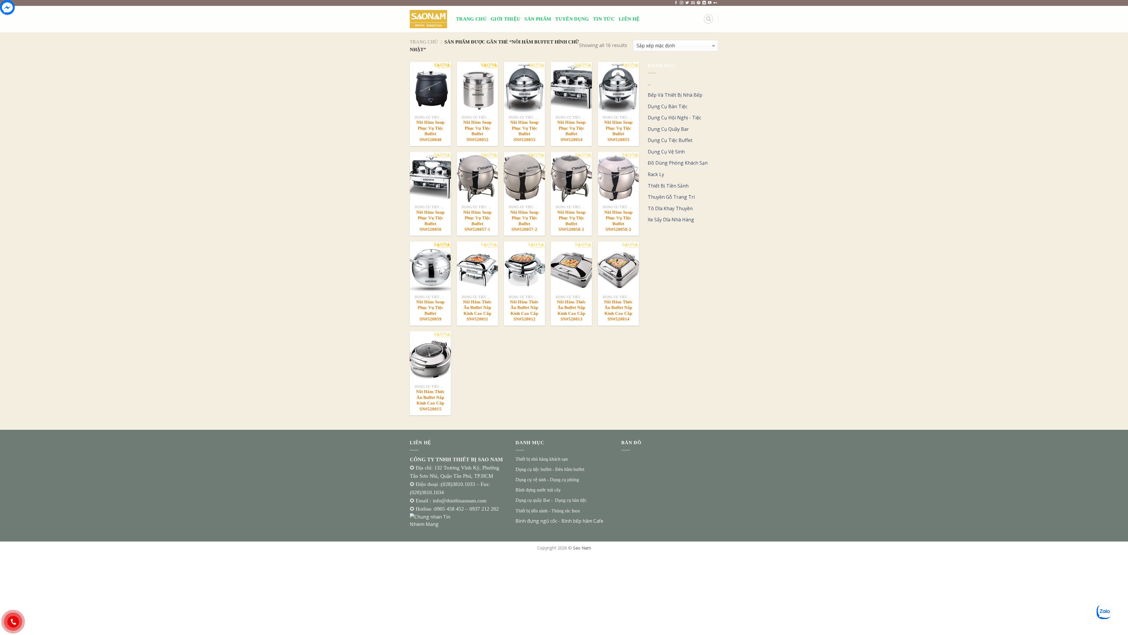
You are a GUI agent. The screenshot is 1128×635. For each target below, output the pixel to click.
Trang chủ (424, 41)
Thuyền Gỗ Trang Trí (671, 197)
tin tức (604, 19)
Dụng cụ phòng (564, 479)
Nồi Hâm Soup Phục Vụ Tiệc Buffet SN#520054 (571, 131)
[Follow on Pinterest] (698, 3)
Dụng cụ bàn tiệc (571, 500)
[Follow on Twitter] (687, 3)
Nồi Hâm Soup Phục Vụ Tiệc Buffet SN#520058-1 (571, 221)
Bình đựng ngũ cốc (536, 521)
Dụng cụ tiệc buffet (533, 469)
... (649, 83)
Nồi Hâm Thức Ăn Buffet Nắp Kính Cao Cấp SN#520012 (524, 311)
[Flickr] (715, 3)
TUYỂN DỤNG (572, 19)
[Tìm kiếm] (708, 19)
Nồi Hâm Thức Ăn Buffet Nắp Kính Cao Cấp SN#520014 (618, 311)
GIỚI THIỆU (505, 19)
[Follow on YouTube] (709, 3)
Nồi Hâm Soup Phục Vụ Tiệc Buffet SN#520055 (618, 131)
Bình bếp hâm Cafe (582, 521)
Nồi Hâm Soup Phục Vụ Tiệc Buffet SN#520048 (430, 131)
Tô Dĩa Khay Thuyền (670, 208)
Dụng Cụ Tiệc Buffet (670, 140)
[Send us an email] (693, 3)
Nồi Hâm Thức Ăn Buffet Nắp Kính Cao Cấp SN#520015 (430, 400)
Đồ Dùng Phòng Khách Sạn (678, 163)
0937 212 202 (484, 509)
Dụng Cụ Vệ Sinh (666, 151)
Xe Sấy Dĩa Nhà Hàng (671, 219)
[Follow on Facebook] (676, 3)
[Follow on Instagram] (681, 3)
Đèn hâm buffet (569, 469)
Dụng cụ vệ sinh (531, 479)
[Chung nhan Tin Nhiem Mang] (432, 520)
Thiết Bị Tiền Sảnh (668, 186)
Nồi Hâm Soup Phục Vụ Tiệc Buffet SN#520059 (430, 311)
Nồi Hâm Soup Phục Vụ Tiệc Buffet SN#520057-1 (477, 221)
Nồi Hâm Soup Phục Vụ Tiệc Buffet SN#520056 (430, 221)
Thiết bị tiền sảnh (532, 510)
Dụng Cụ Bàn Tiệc (667, 106)
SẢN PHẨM (537, 19)
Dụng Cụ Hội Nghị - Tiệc (674, 117)
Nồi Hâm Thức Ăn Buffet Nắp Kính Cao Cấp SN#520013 (571, 311)
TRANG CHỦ (471, 19)
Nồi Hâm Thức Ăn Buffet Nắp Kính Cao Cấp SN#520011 (477, 311)
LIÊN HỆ (629, 19)
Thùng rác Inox (565, 510)
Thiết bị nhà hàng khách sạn (542, 459)
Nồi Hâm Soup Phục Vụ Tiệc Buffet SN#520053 (524, 131)
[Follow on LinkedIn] (704, 3)
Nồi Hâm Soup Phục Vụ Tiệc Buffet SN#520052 (477, 131)
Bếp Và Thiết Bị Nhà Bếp (675, 95)
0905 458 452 (449, 509)
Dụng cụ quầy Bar (533, 500)
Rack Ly (656, 174)
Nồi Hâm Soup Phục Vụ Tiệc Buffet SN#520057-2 (524, 221)
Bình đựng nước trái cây (538, 489)
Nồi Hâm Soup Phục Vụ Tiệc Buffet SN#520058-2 (618, 221)
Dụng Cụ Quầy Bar (668, 129)
